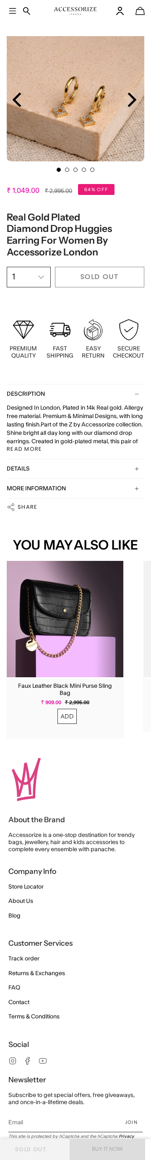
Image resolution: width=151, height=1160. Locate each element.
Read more (24, 449)
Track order (23, 959)
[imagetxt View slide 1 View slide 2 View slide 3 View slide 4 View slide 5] (75, 92)
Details (18, 469)
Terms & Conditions (34, 1017)
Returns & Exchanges (36, 973)
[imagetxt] (75, 11)
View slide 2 (67, 170)
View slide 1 (59, 170)
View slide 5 (92, 170)
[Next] (130, 99)
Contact (18, 1002)
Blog (14, 916)
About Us (20, 901)
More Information (36, 489)
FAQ (14, 988)
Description (26, 394)
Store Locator (26, 887)
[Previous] (18, 99)
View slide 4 (84, 170)
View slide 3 (75, 170)
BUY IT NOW (107, 1149)
